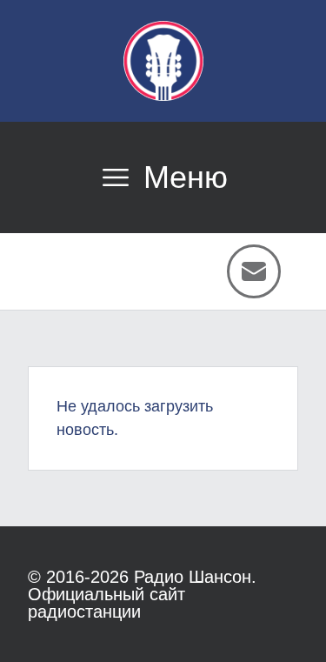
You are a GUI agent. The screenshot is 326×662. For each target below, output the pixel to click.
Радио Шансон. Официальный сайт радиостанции (142, 594)
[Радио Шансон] (163, 61)
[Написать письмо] (254, 271)
